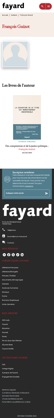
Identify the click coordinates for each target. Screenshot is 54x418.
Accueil (5, 15)
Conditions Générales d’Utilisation (15, 393)
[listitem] (4, 254)
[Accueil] (13, 6)
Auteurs (14, 15)
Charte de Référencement (12, 399)
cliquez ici (29, 186)
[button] (27, 268)
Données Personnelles (10, 396)
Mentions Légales (9, 390)
